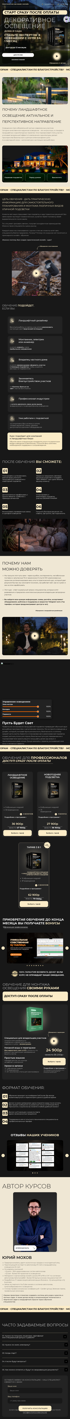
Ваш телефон (14, 1396)
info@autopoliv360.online (35, 1412)
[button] (57, 56)
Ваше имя (12, 1386)
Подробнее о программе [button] (14, 817)
